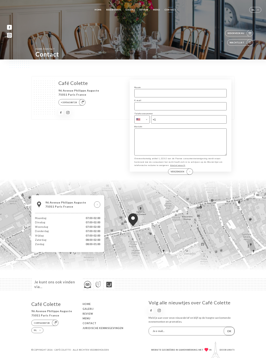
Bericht (138, 126)
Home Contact (45, 48)
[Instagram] (9, 35)
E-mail (137, 100)
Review (143, 9)
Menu (156, 9)
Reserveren (113, 9)
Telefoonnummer (143, 113)
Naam (137, 87)
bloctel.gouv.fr (177, 165)
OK (229, 331)
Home (98, 9)
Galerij (130, 9)
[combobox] (142, 119)
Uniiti (231, 349)
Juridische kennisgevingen (103, 328)
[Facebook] (9, 27)
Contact (170, 9)
